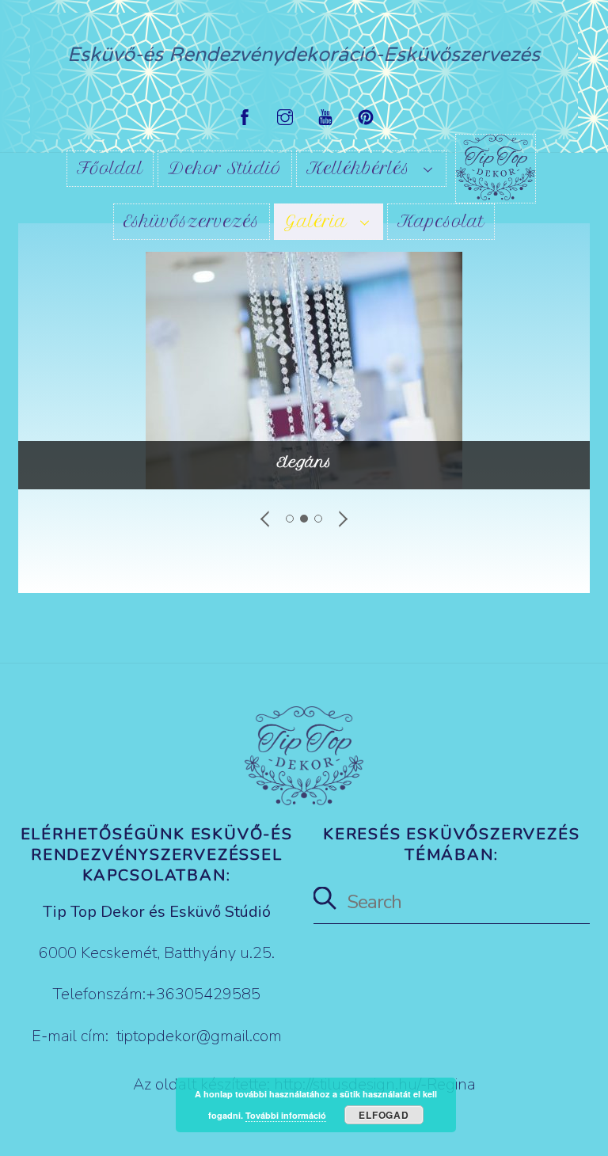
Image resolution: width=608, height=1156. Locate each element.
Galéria (315, 221)
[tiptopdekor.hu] (495, 169)
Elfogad (383, 1115)
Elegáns (304, 462)
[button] (266, 518)
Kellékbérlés (358, 168)
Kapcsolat (440, 221)
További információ (285, 1115)
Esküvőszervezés (192, 221)
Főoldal (110, 168)
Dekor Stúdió (225, 168)
